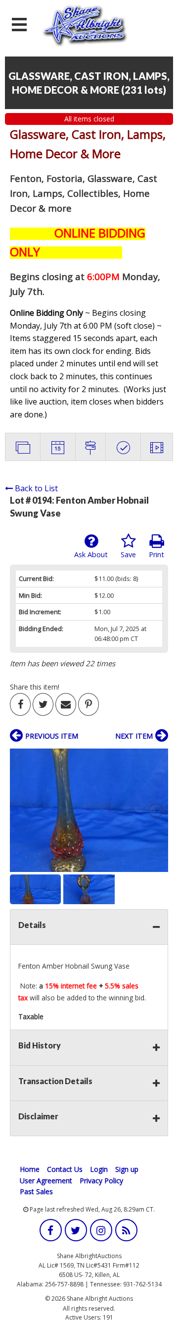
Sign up (126, 1169)
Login (99, 1169)
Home (30, 1169)
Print (156, 554)
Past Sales (36, 1191)
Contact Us (65, 1169)
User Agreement (46, 1180)
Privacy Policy (101, 1180)
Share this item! (34, 687)
